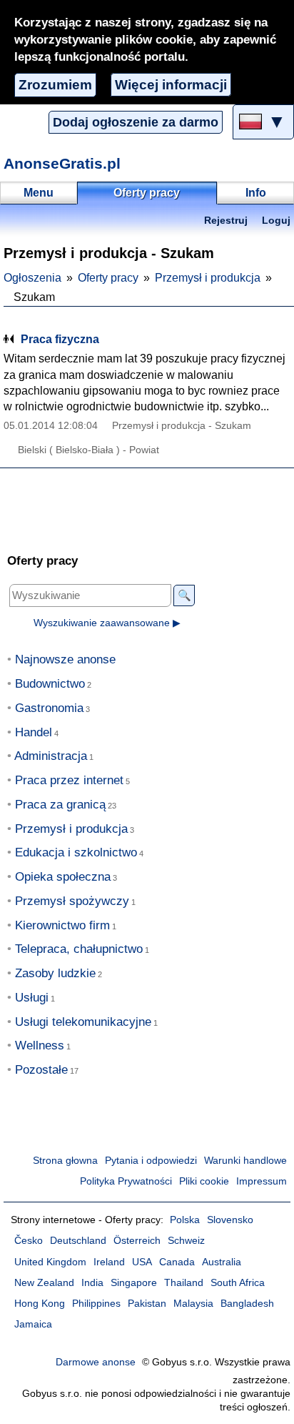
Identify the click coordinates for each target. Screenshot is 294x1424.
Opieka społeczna (63, 877)
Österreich (137, 1240)
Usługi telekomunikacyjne (83, 1022)
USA (142, 1262)
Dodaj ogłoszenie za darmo (135, 122)
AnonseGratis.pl (62, 163)
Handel (33, 732)
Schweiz (186, 1240)
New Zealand (44, 1282)
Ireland (109, 1262)
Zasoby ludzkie (55, 973)
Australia (221, 1262)
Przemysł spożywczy (72, 901)
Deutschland (78, 1240)
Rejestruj (226, 220)
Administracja (50, 756)
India (92, 1282)
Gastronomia (49, 708)
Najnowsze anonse (65, 659)
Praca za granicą (60, 804)
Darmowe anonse (96, 1362)
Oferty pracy (108, 278)
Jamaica (33, 1324)
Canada (177, 1262)
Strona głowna (65, 1160)
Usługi (32, 997)
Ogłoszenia (32, 278)
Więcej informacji (171, 84)
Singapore (134, 1282)
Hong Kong (39, 1303)
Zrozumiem (55, 84)
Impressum (261, 1181)
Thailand (183, 1282)
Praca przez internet (69, 780)
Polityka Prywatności (126, 1181)
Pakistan (147, 1303)
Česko (28, 1240)
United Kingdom (50, 1262)
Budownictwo (50, 684)
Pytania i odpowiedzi (151, 1160)
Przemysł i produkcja (207, 278)
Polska (185, 1220)
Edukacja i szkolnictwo (76, 852)
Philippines (96, 1303)
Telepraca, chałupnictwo (79, 949)
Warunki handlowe (245, 1160)
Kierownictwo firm (62, 925)
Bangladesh (247, 1303)
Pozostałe (41, 1070)
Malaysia (193, 1303)
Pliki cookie (204, 1181)
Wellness (39, 1045)
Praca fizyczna (60, 339)
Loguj (276, 220)
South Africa (238, 1282)
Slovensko (230, 1220)
